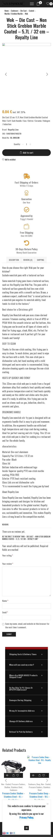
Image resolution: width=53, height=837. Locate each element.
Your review (7, 563)
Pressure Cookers (18, 784)
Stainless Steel (16, 787)
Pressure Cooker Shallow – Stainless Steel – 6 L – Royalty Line (13, 796)
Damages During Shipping (20, 700)
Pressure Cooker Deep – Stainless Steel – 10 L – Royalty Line (39, 796)
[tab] (14, 260)
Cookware (14, 10)
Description (14, 259)
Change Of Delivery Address (21, 721)
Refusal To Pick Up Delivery (21, 731)
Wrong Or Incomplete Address (22, 710)
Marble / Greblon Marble (14, 13)
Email (5, 612)
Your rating (7, 555)
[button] (26, 654)
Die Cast (23, 10)
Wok (26, 13)
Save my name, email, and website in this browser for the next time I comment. (27, 625)
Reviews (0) (27, 259)
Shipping (40, 259)
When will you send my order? (21, 664)
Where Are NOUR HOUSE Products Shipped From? (23, 676)
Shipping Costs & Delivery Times (23, 654)
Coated (31, 10)
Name (5, 600)
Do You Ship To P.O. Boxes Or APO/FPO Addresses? (21, 688)
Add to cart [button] (13, 775)
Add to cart (28, 152)
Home (7, 10)
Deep (38, 784)
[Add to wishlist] (19, 775)
